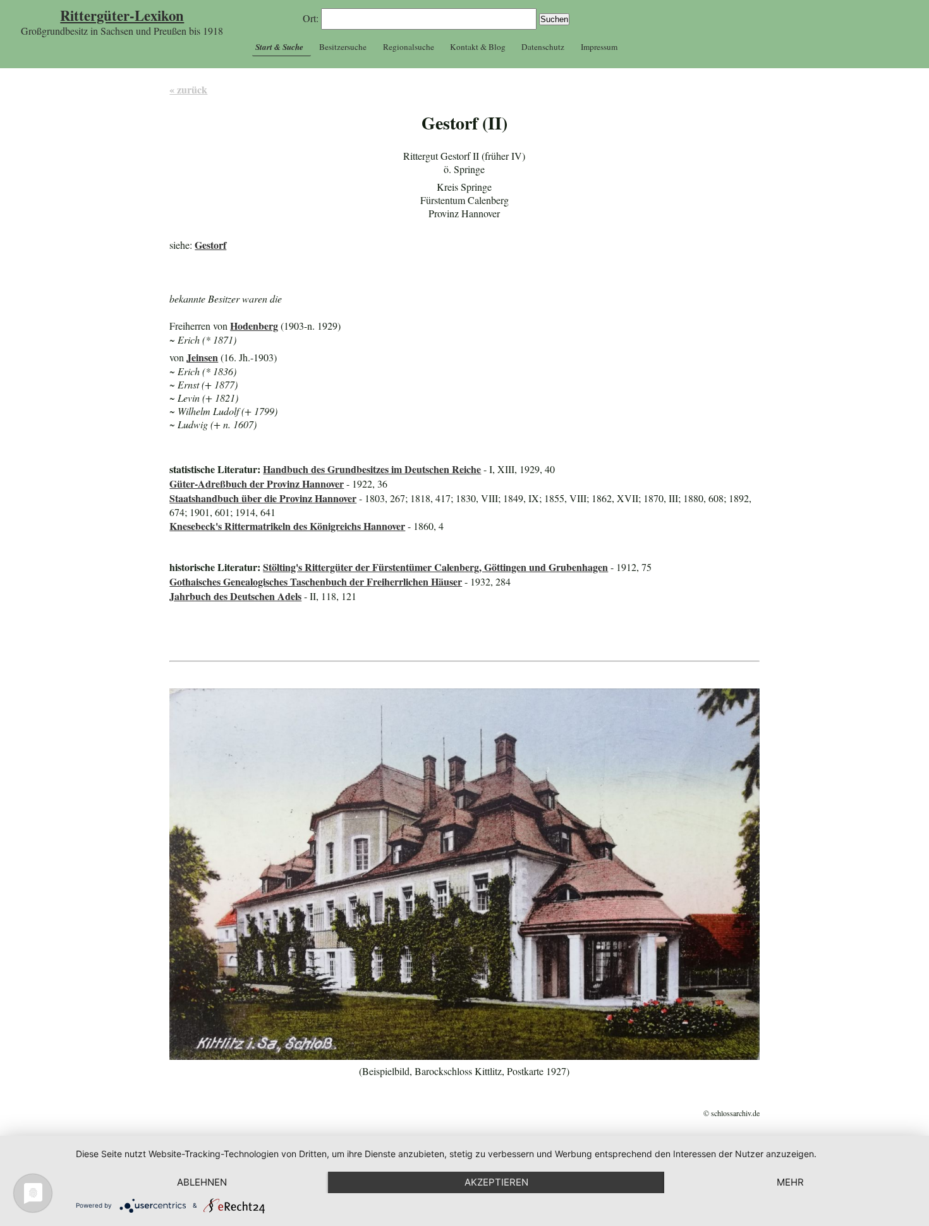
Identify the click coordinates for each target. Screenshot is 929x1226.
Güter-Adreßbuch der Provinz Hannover (256, 483)
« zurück (188, 89)
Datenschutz (542, 46)
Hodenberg (254, 325)
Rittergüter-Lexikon (122, 15)
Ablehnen (202, 1182)
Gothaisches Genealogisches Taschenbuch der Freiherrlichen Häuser (315, 581)
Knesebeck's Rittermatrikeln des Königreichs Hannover (287, 526)
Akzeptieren (496, 1182)
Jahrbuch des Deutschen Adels (235, 596)
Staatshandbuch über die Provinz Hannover (262, 498)
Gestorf (210, 244)
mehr (790, 1182)
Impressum (599, 46)
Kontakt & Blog (478, 46)
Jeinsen (202, 357)
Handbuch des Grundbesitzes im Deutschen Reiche (372, 469)
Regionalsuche (408, 46)
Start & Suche (279, 46)
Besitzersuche (343, 46)
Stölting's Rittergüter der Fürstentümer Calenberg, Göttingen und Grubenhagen (435, 567)
